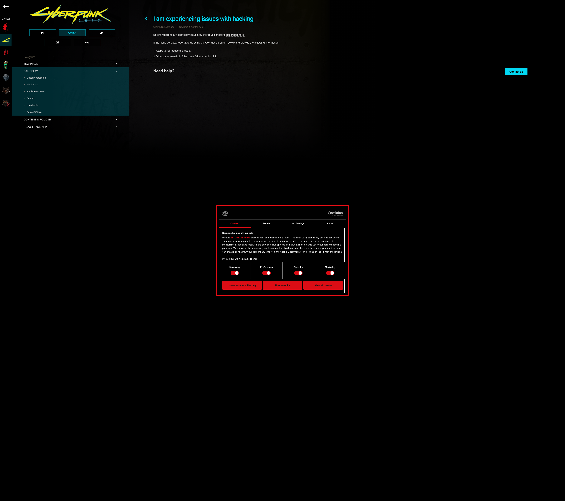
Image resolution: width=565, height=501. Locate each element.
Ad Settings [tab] (298, 223)
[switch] (266, 273)
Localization (33, 105)
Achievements (34, 112)
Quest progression (36, 77)
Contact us (516, 72)
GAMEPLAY (31, 71)
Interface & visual (36, 91)
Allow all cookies (323, 285)
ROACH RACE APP (35, 127)
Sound (30, 98)
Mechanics (32, 84)
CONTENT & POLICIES (38, 119)
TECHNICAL (31, 63)
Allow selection (282, 285)
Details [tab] (266, 223)
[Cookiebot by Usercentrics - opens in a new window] (330, 213)
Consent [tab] (234, 223)
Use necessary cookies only (242, 285)
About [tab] (330, 223)
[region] (64, 250)
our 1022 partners (240, 237)
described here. (235, 34)
